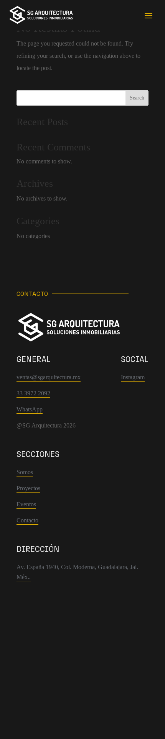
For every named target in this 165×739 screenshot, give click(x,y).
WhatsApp (29, 409)
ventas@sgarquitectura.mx (48, 377)
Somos (24, 472)
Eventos (26, 504)
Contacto (27, 520)
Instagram (133, 377)
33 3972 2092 (33, 393)
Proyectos (28, 488)
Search (137, 98)
